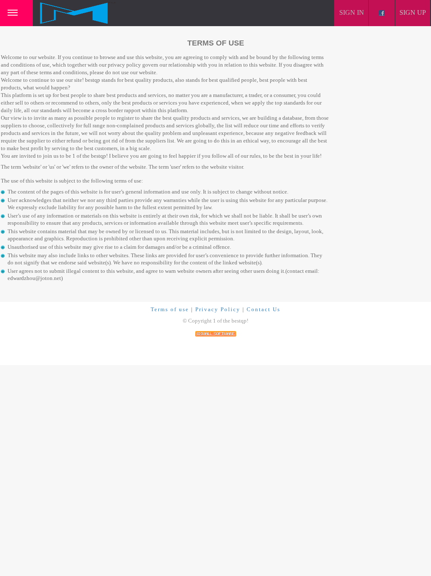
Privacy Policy (217, 309)
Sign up (412, 12)
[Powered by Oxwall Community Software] (215, 333)
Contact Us (263, 309)
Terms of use (170, 309)
